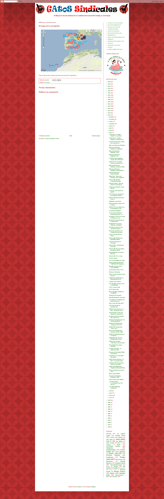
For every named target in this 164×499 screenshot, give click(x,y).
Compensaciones (111, 450)
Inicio (70, 136)
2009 (109, 402)
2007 (109, 407)
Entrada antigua (96, 136)
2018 (109, 99)
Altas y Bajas (109, 439)
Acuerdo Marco (120, 435)
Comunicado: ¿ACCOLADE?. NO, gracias (116, 356)
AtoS (118, 439)
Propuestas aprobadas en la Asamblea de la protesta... (116, 231)
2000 (109, 422)
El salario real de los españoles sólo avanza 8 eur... (116, 316)
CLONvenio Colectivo (113, 446)
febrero (111, 395)
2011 (109, 115)
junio (110, 130)
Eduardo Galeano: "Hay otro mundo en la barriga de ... (116, 184)
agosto (111, 126)
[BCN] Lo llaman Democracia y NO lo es (116, 198)
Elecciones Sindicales (113, 455)
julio (110, 128)
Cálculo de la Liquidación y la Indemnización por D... (116, 278)
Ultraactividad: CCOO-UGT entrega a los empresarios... (116, 313)
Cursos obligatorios (120, 451)
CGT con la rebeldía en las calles (117, 260)
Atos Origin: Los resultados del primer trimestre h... (116, 300)
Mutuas (108, 466)
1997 (109, 425)
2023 (109, 88)
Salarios (112, 473)
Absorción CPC (110, 433)
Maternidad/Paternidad (116, 465)
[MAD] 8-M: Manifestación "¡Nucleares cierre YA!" (115, 324)
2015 (109, 106)
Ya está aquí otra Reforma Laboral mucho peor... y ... (116, 213)
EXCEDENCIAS (112, 35)
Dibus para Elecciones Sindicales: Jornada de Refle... (117, 166)
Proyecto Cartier (113, 469)
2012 (109, 113)
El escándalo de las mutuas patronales (115, 345)
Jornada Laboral (120, 463)
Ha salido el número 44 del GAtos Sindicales (115, 266)
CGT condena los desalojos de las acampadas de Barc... (116, 194)
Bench (118, 444)
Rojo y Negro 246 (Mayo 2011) (116, 303)
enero (110, 397)
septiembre (112, 123)
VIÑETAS (110, 47)
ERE (120, 453)
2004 (109, 413)
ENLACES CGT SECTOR (114, 27)
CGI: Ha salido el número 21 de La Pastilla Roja (116, 284)
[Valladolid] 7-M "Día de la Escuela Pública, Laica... (115, 338)
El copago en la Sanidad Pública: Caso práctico (117, 352)
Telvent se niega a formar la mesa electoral (117, 274)
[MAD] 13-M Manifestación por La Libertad (117, 334)
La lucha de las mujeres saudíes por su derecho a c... (116, 142)
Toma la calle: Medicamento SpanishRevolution (116, 238)
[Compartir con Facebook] (58, 80)
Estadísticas (109, 457)
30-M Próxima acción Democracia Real (114, 173)
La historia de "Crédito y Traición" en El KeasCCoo (116, 138)
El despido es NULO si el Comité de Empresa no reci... (117, 217)
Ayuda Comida (110, 443)
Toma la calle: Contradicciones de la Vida (116, 245)
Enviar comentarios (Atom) (52, 138)
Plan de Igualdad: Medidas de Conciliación (116, 292)
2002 (109, 418)
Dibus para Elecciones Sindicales (117, 145)
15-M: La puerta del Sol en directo (115, 235)
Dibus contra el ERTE (114, 373)
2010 (109, 400)
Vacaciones (115, 476)
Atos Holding (119, 441)
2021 (109, 93)
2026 (109, 82)
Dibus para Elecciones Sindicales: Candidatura (115, 148)
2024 (109, 86)
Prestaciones (122, 468)
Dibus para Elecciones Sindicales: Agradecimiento (116, 169)
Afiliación (120, 437)
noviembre (112, 119)
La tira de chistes (113, 258)
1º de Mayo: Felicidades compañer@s (114, 387)
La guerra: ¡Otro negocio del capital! (116, 191)
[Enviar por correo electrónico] (53, 80)
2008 (109, 404)
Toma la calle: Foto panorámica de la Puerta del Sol (116, 249)
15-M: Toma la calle (114, 289)
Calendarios (109, 448)
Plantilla (115, 468)
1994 (109, 427)
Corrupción (47, 82)
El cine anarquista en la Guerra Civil (116, 370)
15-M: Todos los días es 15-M (116, 270)
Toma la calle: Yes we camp (115, 256)
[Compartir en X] (57, 80)
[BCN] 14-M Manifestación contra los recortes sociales (116, 331)
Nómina (116, 466)
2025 (109, 84)
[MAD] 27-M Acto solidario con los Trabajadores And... (116, 207)
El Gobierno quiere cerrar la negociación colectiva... (116, 227)
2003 (109, 416)
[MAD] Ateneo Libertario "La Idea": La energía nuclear (116, 359)
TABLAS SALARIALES (113, 31)
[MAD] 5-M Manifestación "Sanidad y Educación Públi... (117, 367)
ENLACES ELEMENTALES (114, 25)
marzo (111, 393)
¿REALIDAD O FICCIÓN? (114, 45)
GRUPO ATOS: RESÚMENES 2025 (116, 37)
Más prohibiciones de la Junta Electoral (116, 253)
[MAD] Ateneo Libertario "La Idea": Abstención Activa (116, 309)
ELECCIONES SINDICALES (115, 33)
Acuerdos (112, 437)
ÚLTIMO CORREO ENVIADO (115, 49)
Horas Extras (119, 459)
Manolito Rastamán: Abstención (117, 297)
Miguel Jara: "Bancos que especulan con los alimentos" (116, 176)
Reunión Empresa (119, 471)
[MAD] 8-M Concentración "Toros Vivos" (115, 327)
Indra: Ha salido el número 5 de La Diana (117, 204)
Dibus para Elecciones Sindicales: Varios (114, 151)
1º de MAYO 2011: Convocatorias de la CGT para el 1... (116, 383)
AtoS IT (108, 441)
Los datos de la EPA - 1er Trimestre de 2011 (115, 349)
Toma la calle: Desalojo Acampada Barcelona (115, 180)
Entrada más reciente (44, 136)
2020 (109, 95)
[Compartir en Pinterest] (60, 80)
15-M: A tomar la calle (114, 287)
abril (110, 391)
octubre (111, 121)
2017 (109, 102)
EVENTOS (110, 43)
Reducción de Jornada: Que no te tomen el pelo (116, 220)
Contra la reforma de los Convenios (115, 242)
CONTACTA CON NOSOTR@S (115, 23)
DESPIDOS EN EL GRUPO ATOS (116, 41)
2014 (109, 108)
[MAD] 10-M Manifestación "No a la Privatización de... (117, 320)
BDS (119, 443)
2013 (109, 110)
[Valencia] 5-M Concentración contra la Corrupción (116, 363)
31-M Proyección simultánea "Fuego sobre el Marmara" (116, 158)
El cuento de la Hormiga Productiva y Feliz (115, 376)
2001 (109, 420)
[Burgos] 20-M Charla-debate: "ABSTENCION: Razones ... (117, 263)
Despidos (111, 453)
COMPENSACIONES (113, 29)
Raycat (79, 487)
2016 (109, 104)
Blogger (93, 487)
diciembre (111, 117)
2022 (109, 90)
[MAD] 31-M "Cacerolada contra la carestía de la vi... (116, 162)
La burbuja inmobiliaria (115, 210)
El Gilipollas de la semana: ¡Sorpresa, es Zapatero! (115, 224)
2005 (109, 411)
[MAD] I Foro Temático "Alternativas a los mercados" (117, 342)
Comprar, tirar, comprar (115, 281)
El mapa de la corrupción (115, 295)
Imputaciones (109, 461)
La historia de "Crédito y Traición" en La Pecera (115, 135)
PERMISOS (110, 39)
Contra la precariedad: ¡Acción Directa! (116, 187)
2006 (109, 409)
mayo (110, 132)
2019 (109, 97)
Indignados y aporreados (115, 201)
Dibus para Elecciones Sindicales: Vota (114, 155)
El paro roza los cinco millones (116, 379)
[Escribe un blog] (55, 80)
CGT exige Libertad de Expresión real (114, 306)
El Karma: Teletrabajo (114, 272)
